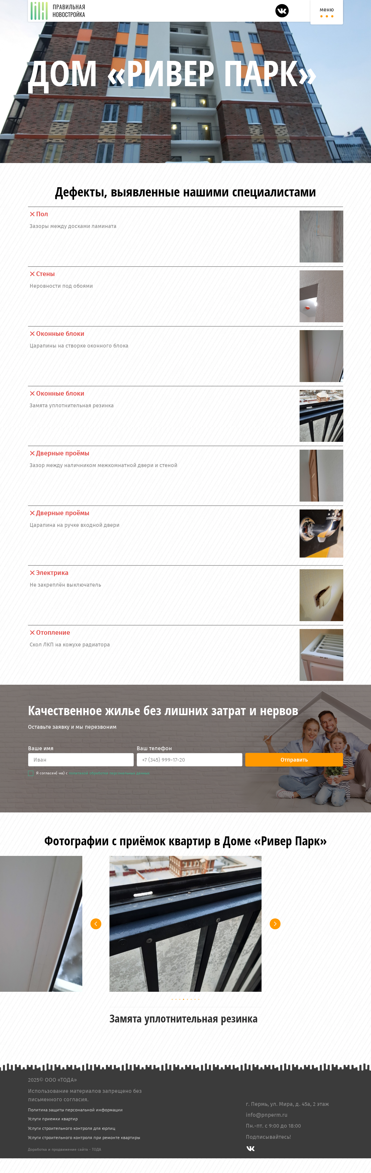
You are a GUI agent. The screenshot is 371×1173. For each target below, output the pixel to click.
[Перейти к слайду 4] (183, 999)
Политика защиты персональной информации (75, 1124)
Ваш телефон (154, 748)
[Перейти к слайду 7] (195, 999)
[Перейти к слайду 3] (179, 999)
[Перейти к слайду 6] (191, 999)
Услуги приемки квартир (53, 1133)
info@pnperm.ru (267, 1129)
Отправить (294, 759)
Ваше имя (41, 748)
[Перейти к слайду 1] (172, 999)
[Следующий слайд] (275, 923)
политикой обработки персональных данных (109, 773)
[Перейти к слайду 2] (176, 999)
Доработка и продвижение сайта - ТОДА (64, 1164)
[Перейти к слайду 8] (198, 999)
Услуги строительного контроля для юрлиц (71, 1143)
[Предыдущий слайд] (95, 923)
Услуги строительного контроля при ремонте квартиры (84, 1152)
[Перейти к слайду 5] (187, 999)
